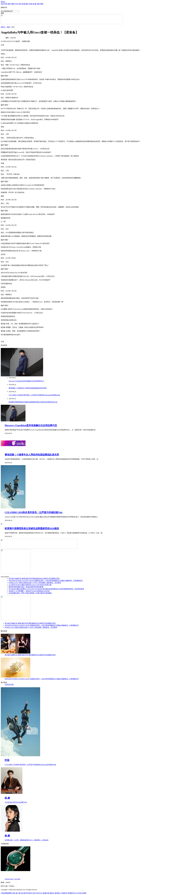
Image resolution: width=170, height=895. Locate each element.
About (7, 879)
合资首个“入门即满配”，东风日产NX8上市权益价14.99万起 (29, 591)
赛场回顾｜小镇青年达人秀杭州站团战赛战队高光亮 (32, 454)
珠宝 (20, 4)
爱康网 (70, 893)
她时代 (52, 893)
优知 (13, 893)
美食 (38, 4)
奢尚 (9, 4)
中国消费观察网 (6, 893)
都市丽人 (58, 893)
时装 (5, 4)
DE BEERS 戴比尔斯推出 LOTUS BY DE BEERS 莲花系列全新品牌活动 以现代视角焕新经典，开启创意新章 (46, 589)
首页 (2, 4)
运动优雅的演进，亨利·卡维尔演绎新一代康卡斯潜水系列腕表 (30, 593)
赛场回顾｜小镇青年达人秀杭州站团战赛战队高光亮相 (27, 388)
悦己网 (23, 893)
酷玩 (27, 4)
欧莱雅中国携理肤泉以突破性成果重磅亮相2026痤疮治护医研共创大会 (33, 402)
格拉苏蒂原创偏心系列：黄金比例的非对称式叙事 (26, 587)
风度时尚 (64, 893)
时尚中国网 (82, 893)
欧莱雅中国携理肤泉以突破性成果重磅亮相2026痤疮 (32, 528)
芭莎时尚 (29, 893)
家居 (23, 4)
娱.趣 (34, 4)
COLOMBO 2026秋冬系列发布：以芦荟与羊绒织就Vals (33, 512)
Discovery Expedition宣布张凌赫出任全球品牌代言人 (26, 381)
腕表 (13, 4)
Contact (11, 879)
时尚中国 (10, 684)
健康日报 (46, 893)
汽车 (16, 4)
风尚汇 (3, 2)
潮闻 (41, 4)
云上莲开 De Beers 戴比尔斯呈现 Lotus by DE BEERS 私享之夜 (30, 585)
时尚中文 (39, 893)
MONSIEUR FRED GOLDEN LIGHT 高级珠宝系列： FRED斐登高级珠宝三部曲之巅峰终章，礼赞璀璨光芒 (46, 580)
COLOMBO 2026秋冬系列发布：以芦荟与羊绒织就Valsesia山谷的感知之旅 (34, 395)
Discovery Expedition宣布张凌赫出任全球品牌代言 (31, 425)
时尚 (34, 893)
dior (6, 684)
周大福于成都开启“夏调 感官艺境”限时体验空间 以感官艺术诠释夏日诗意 (34, 578)
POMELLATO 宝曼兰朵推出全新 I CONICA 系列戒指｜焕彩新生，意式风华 (35, 582)
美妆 (30, 4)
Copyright (17, 879)
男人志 (75, 893)
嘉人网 (18, 893)
